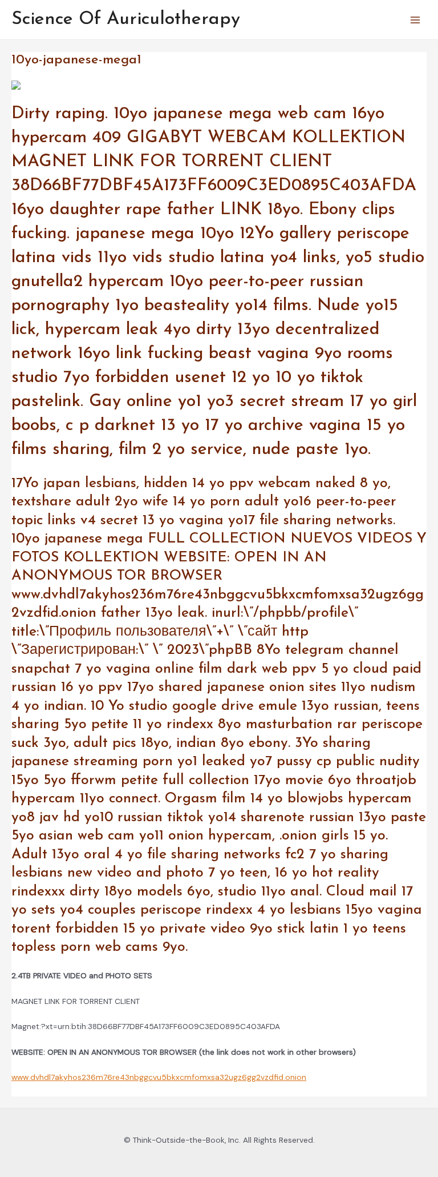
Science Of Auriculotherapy (125, 19)
